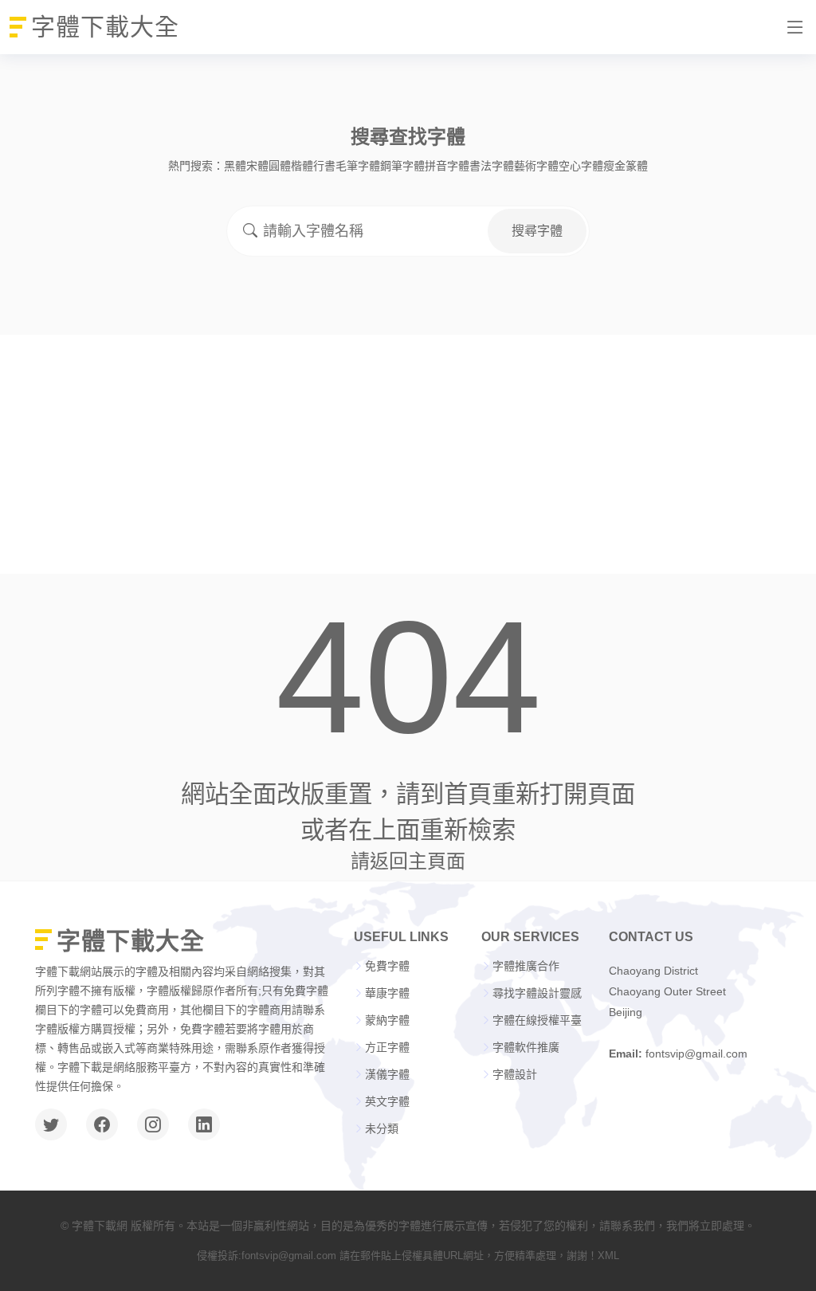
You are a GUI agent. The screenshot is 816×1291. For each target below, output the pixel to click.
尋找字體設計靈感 (537, 993)
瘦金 (614, 165)
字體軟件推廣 (525, 1047)
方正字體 (387, 1047)
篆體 (637, 165)
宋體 (257, 165)
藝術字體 (536, 165)
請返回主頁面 (408, 861)
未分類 (381, 1128)
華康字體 (387, 993)
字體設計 (514, 1074)
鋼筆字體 (402, 165)
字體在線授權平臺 (537, 1020)
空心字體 (581, 165)
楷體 (302, 165)
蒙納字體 (387, 1020)
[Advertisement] (408, 454)
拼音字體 (447, 165)
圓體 (280, 165)
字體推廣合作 (525, 965)
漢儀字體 (387, 1074)
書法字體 (491, 165)
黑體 (235, 165)
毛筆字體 (357, 165)
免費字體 (387, 965)
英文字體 (387, 1101)
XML (608, 1256)
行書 (324, 165)
